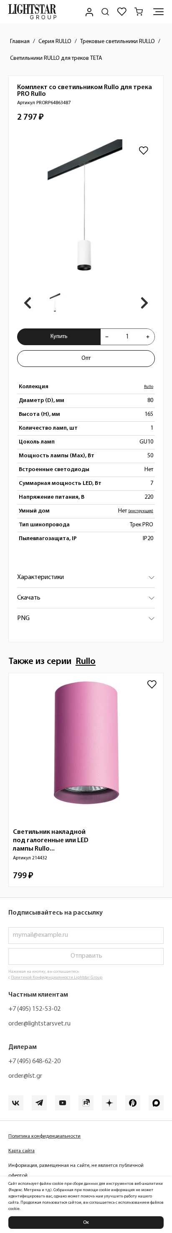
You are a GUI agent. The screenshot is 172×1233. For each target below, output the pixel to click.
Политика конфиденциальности (44, 1136)
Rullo (148, 387)
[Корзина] (138, 11)
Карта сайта (21, 1151)
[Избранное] (122, 11)
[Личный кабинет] (88, 11)
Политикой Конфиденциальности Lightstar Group (56, 977)
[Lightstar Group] (32, 11)
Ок (86, 1222)
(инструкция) (140, 511)
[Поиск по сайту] (105, 11)
